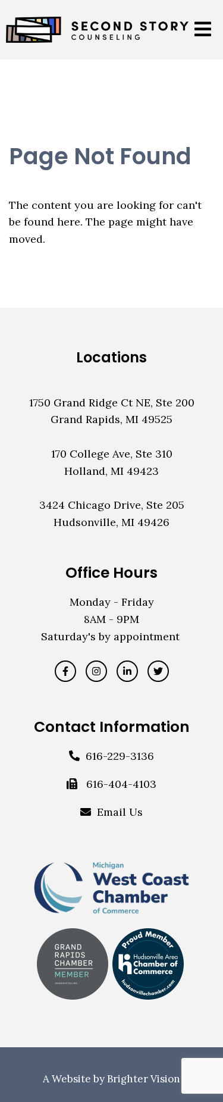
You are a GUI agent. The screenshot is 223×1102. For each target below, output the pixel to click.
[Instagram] (96, 671)
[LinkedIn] (127, 671)
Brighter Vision (143, 1078)
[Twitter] (158, 671)
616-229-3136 (120, 756)
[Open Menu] (202, 30)
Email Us (120, 812)
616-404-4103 (121, 784)
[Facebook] (65, 671)
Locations (111, 357)
